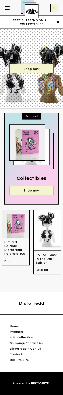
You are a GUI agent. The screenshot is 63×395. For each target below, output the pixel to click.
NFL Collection (21, 337)
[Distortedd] (31, 11)
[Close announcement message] (58, 22)
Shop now (31, 69)
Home (14, 326)
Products (17, 331)
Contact (16, 354)
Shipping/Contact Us (26, 343)
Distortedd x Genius (25, 348)
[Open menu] (7, 8)
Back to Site (19, 360)
